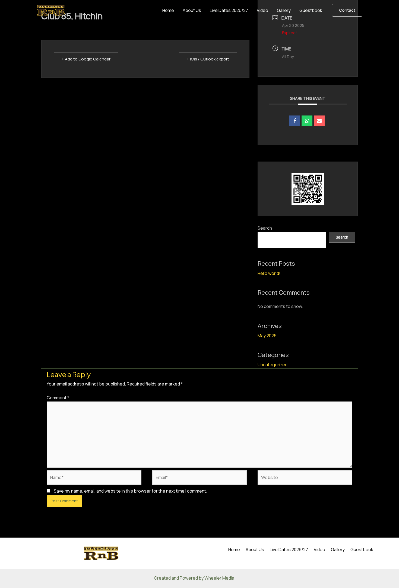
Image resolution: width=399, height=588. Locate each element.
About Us (192, 10)
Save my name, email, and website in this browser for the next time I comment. (130, 491)
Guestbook (310, 10)
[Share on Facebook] (294, 120)
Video (262, 10)
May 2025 (267, 336)
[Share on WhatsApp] (307, 120)
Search (265, 228)
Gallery (284, 10)
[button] (347, 10)
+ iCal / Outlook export (208, 59)
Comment (58, 398)
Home (168, 10)
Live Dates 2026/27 (229, 10)
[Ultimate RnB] (51, 10)
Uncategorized (272, 365)
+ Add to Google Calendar (86, 59)
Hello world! (269, 273)
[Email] (319, 120)
